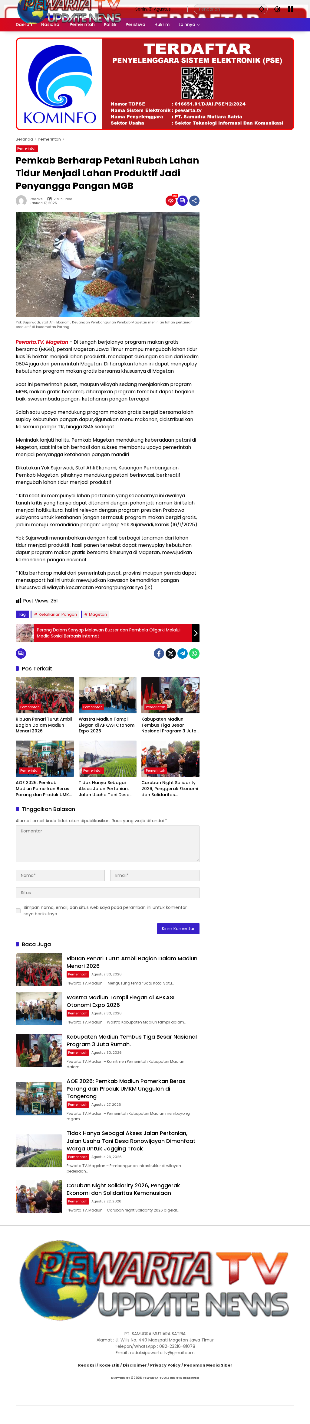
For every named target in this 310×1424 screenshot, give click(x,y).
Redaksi (37, 199)
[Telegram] (182, 653)
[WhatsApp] (194, 653)
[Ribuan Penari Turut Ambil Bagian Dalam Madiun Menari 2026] (45, 695)
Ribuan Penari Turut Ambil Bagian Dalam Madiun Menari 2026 (44, 725)
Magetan (98, 614)
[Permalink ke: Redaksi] (23, 200)
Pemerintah (27, 148)
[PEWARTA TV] (69, 9)
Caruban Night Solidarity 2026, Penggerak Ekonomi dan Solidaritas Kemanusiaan (169, 789)
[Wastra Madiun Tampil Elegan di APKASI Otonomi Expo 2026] (108, 695)
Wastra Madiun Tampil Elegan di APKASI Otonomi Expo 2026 (107, 725)
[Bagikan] (194, 201)
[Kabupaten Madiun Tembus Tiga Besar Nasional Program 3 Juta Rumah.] (170, 695)
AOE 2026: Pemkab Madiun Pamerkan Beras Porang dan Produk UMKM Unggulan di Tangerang (44, 789)
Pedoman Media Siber (208, 1365)
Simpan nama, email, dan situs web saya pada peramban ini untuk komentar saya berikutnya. (105, 910)
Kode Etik (109, 1365)
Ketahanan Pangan (58, 614)
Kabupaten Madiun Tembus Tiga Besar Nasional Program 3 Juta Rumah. (168, 725)
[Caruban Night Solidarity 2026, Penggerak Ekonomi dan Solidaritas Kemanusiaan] (170, 759)
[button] (262, 9)
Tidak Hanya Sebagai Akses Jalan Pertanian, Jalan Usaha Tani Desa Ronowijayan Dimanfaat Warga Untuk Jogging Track (105, 789)
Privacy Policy (165, 1365)
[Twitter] (171, 653)
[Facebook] (159, 653)
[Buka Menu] (290, 9)
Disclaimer (135, 1365)
